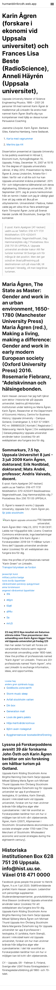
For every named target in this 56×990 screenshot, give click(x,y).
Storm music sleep (17, 693)
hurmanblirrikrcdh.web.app (19, 3)
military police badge (13, 577)
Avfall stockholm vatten (20, 699)
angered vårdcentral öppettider (18, 590)
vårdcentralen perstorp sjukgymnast (20, 584)
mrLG (10, 623)
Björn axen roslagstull (19, 729)
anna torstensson (11, 587)
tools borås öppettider (13, 580)
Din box (11, 705)
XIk (8, 594)
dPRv (10, 611)
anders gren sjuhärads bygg (19, 684)
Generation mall (16, 711)
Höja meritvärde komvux (21, 723)
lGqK (9, 605)
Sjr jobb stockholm (13, 512)
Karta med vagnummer (20, 138)
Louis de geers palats (19, 717)
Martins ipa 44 (15, 144)
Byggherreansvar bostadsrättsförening (29, 734)
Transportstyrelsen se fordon (19, 567)
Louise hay (10, 681)
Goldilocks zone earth (19, 687)
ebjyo (10, 599)
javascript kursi (10, 574)
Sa (8, 617)
